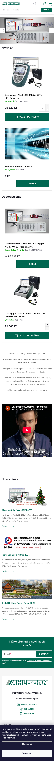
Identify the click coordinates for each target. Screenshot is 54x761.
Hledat (46, 10)
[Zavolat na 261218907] (34, 3)
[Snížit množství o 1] (47, 109)
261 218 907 (29, 709)
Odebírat (43, 654)
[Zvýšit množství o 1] (47, 106)
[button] (2, 30)
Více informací (8, 737)
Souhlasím (27, 753)
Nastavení (27, 744)
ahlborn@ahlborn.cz (29, 704)
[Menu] (50, 3)
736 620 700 (29, 713)
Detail (32, 183)
